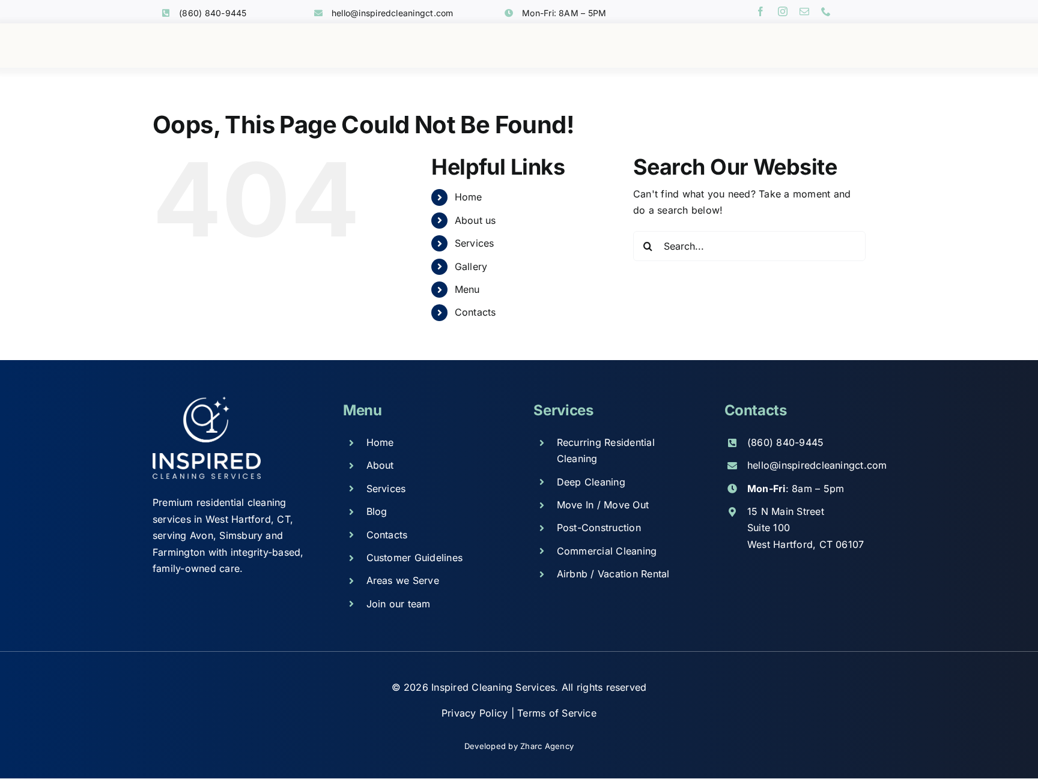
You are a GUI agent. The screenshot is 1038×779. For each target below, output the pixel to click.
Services (474, 243)
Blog (376, 511)
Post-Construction (599, 528)
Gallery (471, 266)
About (380, 465)
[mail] (804, 11)
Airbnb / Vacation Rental (613, 574)
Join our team (398, 604)
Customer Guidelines (414, 558)
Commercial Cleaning (607, 551)
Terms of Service (556, 713)
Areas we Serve (402, 580)
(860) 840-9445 (212, 13)
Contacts (475, 312)
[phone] (826, 11)
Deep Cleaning (591, 482)
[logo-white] (207, 401)
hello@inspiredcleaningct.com (393, 13)
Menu (467, 289)
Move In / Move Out (603, 505)
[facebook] (760, 11)
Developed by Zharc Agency (519, 746)
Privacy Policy (476, 713)
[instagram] (783, 11)
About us (475, 220)
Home (468, 197)
